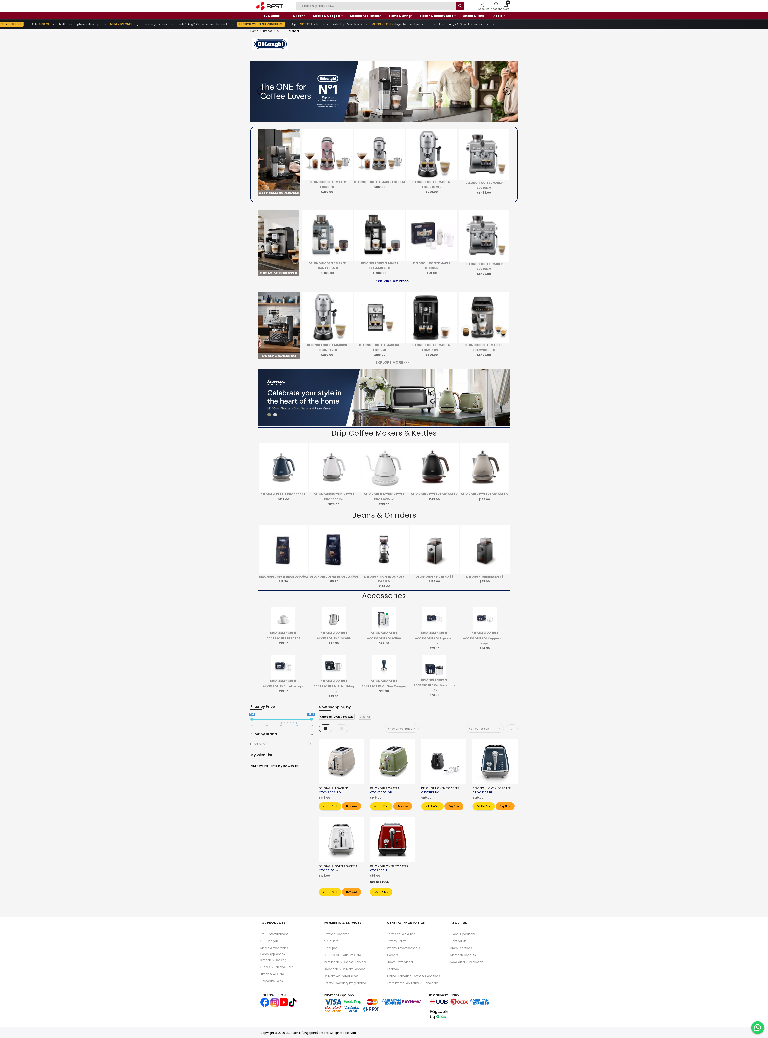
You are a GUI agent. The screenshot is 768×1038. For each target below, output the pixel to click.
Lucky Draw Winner (400, 962)
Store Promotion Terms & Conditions (412, 983)
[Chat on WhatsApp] (757, 1027)
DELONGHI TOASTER (333, 788)
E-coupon (331, 948)
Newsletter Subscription (466, 962)
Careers (392, 955)
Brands (267, 31)
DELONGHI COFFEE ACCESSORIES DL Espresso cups (434, 638)
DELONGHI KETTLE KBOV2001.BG (434, 494)
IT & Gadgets (269, 941)
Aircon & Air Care (272, 974)
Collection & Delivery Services (344, 969)
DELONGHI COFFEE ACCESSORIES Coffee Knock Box (434, 685)
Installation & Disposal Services (345, 962)
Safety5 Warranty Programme (345, 983)
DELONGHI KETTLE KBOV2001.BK (384, 494)
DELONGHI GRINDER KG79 (434, 577)
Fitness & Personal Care (276, 967)
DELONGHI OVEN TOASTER (440, 788)
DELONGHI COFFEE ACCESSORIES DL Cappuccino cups (484, 638)
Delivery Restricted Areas (341, 976)
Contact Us (458, 941)
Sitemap (393, 969)
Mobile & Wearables (274, 948)
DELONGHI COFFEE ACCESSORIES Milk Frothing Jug (333, 686)
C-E (279, 31)
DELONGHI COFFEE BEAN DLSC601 (283, 577)
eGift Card (331, 941)
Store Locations (461, 948)
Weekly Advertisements (403, 948)
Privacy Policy (396, 941)
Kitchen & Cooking (273, 960)
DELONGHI (260, 744)
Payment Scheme (336, 934)
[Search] (460, 6)
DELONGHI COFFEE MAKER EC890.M (327, 182)
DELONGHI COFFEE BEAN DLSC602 (484, 577)
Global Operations (463, 934)
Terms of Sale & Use (401, 934)
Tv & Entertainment (274, 934)
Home (254, 31)
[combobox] (376, 6)
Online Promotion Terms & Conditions (413, 976)
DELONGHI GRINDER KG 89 (384, 577)
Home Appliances (272, 954)
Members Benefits (463, 955)
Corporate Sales (271, 981)
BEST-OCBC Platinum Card (342, 955)
